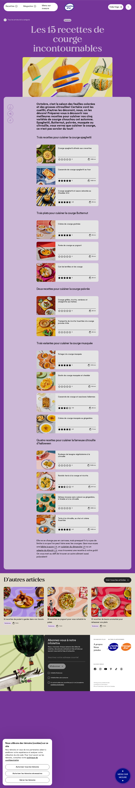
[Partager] (10, 113)
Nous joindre (97, 648)
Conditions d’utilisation (100, 684)
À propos (98, 644)
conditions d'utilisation (57, 684)
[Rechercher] (128, 7)
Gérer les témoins (27, 780)
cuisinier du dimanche (71, 547)
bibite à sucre (47, 547)
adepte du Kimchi (45, 550)
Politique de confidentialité (101, 682)
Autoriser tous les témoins (27, 767)
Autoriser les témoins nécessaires (27, 773)
